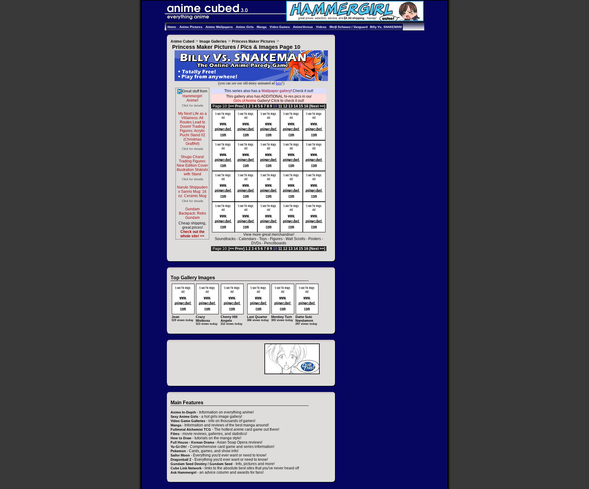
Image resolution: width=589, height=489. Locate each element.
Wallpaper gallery (276, 91)
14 (296, 106)
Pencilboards (275, 243)
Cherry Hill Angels (229, 318)
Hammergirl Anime (192, 98)
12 (285, 106)
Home (171, 27)
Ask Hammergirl (183, 472)
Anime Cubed (182, 41)
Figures (276, 239)
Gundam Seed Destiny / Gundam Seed (202, 464)
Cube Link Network (186, 468)
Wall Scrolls (295, 239)
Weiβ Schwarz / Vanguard (348, 27)
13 (290, 106)
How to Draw (181, 438)
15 (301, 106)
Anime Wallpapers (219, 27)
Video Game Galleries (188, 421)
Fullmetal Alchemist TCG (191, 429)
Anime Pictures (190, 27)
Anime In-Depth (183, 412)
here (279, 83)
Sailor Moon (180, 455)
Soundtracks (225, 239)
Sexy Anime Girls (184, 416)
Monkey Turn (281, 317)
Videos (321, 27)
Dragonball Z (181, 459)
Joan (175, 317)
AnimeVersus (303, 27)
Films (175, 434)
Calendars (247, 239)
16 (306, 106)
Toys (263, 239)
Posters (314, 239)
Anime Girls (245, 27)
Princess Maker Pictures (253, 41)
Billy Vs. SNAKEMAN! (386, 27)
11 (280, 106)
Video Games (280, 27)
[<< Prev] (236, 106)
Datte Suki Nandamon (304, 318)
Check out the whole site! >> (192, 234)
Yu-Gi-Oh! (179, 446)
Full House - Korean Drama (192, 442)
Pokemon (178, 451)
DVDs (256, 243)
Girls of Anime (244, 101)
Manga (262, 27)
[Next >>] (317, 106)
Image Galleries (213, 41)
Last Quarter (257, 317)
